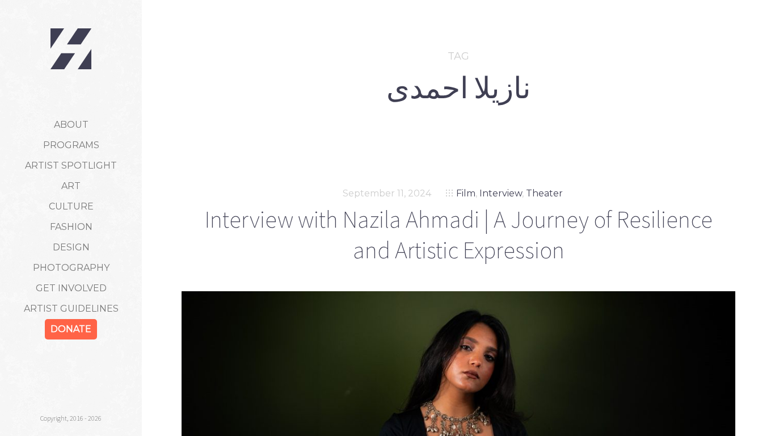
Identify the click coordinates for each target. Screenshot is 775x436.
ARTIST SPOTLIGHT (71, 165)
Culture (71, 206)
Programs (71, 145)
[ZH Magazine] (70, 48)
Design (71, 247)
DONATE (70, 329)
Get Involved (71, 288)
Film (465, 193)
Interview (500, 193)
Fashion (71, 226)
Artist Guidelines (71, 308)
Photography (71, 267)
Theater (544, 193)
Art (71, 186)
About (71, 124)
